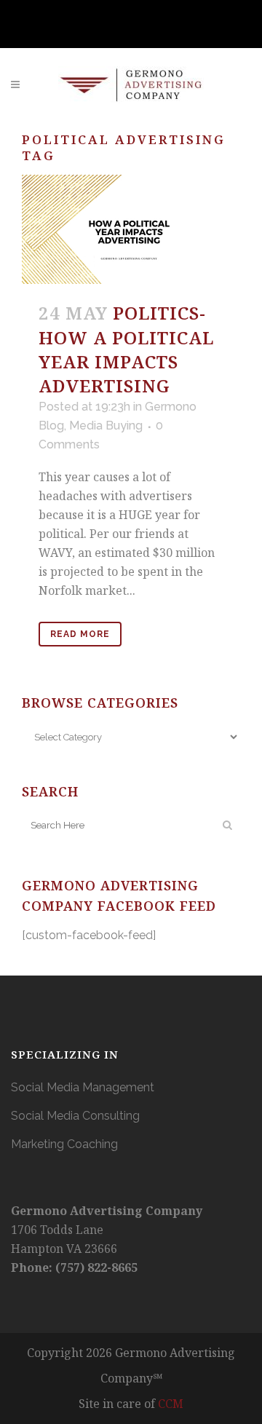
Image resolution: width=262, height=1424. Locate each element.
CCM (170, 1404)
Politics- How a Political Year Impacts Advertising (126, 349)
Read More (80, 634)
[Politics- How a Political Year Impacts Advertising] (131, 229)
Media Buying (106, 425)
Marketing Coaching (64, 1144)
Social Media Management (82, 1087)
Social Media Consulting (75, 1116)
